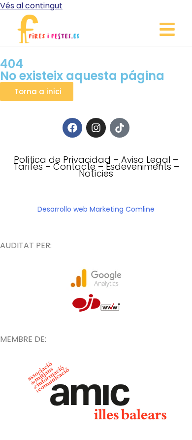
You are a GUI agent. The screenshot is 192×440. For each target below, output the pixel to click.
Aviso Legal (145, 159)
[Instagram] (96, 128)
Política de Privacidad (62, 159)
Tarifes (28, 166)
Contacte (74, 166)
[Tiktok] (119, 128)
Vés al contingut (31, 5)
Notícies (96, 173)
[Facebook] (72, 128)
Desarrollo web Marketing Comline (96, 209)
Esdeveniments (138, 166)
